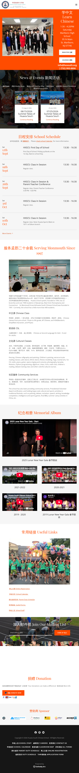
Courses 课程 (67, 60)
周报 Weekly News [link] (18, 86)
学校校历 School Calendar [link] (19, 747)
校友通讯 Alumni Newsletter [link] (66, 86)
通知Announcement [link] (41, 88)
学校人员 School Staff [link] (22, 743)
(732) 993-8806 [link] (68, 68)
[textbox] (30, 632)
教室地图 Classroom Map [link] (43, 747)
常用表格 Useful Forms (17, 605)
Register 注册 (67, 52)
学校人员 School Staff (16, 610)
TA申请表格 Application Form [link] (51, 754)
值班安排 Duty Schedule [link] (25, 754)
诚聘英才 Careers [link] (40, 743)
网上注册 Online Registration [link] (54, 751)
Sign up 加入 (62, 633)
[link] (14, 5)
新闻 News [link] (50, 86)
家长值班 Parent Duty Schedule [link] (25, 751)
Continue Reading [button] (26, 120)
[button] (76, 5)
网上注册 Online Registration (19, 589)
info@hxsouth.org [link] (67, 65)
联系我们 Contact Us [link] (58, 743)
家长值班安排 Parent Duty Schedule (22, 600)
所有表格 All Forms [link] (63, 747)
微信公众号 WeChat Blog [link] (35, 86)
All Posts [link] (6, 86)
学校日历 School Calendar (18, 594)
